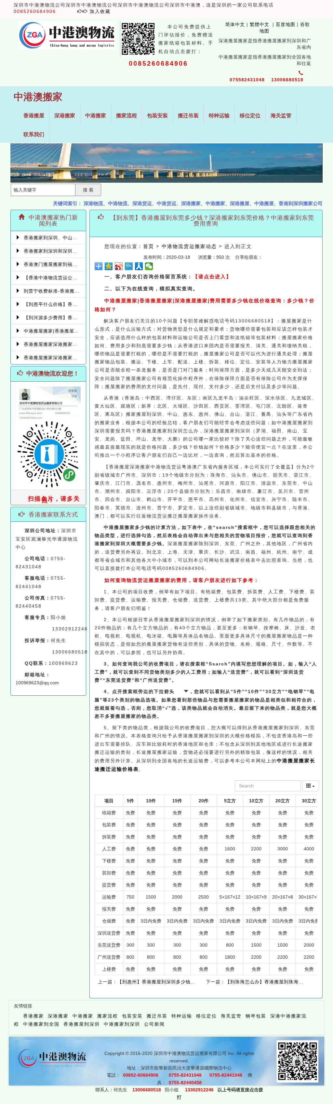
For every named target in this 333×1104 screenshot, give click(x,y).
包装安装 (157, 115)
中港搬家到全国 (41, 1024)
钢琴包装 (256, 1016)
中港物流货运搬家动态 (189, 246)
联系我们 (33, 134)
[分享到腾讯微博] (129, 266)
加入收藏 (100, 11)
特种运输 (219, 115)
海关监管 (281, 115)
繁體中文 (258, 24)
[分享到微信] (149, 266)
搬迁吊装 (188, 115)
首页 (148, 246)
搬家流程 (126, 115)
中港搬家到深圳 (122, 1024)
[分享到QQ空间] (109, 266)
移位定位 (250, 115)
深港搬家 (64, 115)
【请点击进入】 (212, 276)
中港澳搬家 (38, 96)
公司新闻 (154, 1024)
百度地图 (285, 24)
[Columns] (310, 785)
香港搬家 (33, 1016)
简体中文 (232, 24)
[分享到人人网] (139, 266)
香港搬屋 (33, 115)
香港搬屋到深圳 (81, 1024)
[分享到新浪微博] (119, 266)
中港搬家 (95, 115)
